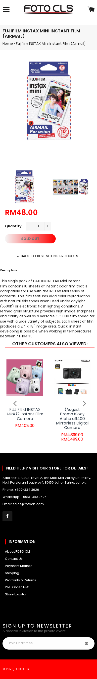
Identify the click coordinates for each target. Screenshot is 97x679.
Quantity (13, 226)
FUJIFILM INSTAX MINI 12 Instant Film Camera (25, 414)
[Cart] (91, 9)
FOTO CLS (22, 669)
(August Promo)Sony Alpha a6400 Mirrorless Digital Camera (72, 419)
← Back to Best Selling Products (47, 256)
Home (7, 43)
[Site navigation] (6, 9)
